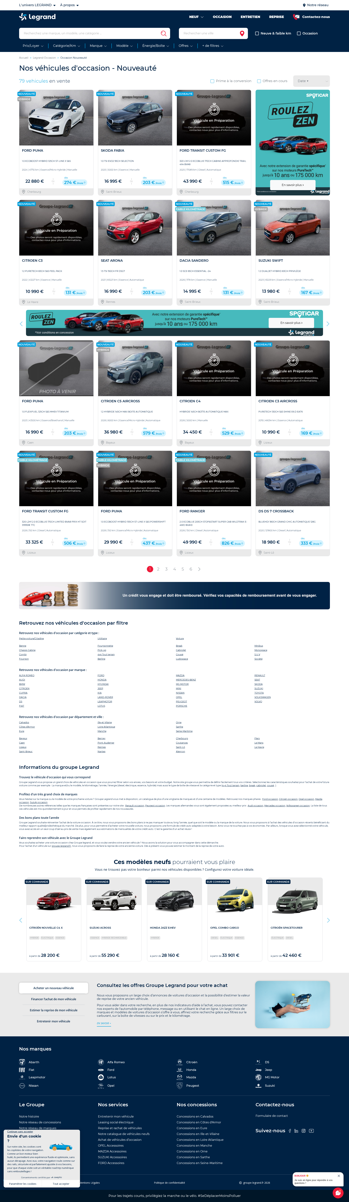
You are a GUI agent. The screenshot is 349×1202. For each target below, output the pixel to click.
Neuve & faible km (276, 33)
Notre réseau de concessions (40, 1122)
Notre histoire (29, 1116)
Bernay (101, 738)
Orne (178, 722)
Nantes (101, 751)
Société (258, 658)
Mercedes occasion (274, 805)
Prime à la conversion (233, 81)
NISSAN (180, 692)
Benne (22, 645)
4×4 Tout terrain (230, 785)
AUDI (22, 679)
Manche (102, 731)
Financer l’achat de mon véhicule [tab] (53, 999)
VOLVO (258, 701)
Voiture (180, 638)
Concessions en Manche (194, 1145)
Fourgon (24, 658)
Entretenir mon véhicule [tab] (53, 1021)
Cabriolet (181, 650)
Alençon (180, 751)
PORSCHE (181, 706)
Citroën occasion (288, 799)
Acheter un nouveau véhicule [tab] (53, 988)
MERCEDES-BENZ (186, 679)
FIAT (21, 706)
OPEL (179, 697)
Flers (257, 738)
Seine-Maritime (184, 731)
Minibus (258, 645)
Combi (23, 654)
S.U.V (257, 654)
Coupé (179, 654)
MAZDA (180, 675)
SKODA (258, 684)
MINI (178, 688)
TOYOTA (259, 692)
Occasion (310, 33)
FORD (101, 675)
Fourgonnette (105, 645)
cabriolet (261, 785)
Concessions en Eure (192, 1128)
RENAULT (259, 675)
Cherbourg (182, 738)
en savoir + (104, 1023)
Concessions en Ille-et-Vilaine (198, 1134)
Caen (22, 742)
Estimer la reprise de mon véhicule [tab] (53, 1010)
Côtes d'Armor (27, 726)
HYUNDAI (103, 684)
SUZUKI (258, 688)
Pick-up (102, 650)
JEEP (100, 688)
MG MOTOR (182, 684)
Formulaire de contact (272, 1116)
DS (20, 701)
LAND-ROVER (105, 697)
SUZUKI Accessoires (112, 1157)
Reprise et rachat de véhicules (120, 1128)
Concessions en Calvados (195, 1116)
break (252, 785)
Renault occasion (134, 805)
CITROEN (24, 688)
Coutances (182, 742)
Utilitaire (102, 638)
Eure (21, 731)
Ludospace (182, 658)
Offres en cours (275, 81)
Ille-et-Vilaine (105, 722)
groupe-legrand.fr (61, 846)
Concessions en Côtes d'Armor (199, 1122)
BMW (22, 684)
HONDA (102, 679)
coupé (270, 785)
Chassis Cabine (27, 650)
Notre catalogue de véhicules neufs (124, 1134)
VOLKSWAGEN (262, 697)
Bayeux (23, 738)
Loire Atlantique (106, 726)
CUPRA (23, 692)
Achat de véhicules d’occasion (120, 1140)
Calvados (24, 722)
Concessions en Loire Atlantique (200, 1140)
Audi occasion (255, 805)
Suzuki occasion (38, 802)
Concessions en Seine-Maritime (200, 1163)
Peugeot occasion (155, 805)
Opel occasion (306, 799)
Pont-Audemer (106, 742)
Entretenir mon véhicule (116, 1116)
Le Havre (259, 747)
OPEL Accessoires (111, 1145)
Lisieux (22, 747)
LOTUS (101, 706)
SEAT (257, 679)
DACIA (23, 697)
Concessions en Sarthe (193, 1157)
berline (244, 785)
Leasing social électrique (116, 1122)
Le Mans (258, 742)
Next (326, 142)
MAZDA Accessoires (112, 1151)
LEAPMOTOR (105, 701)
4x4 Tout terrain (106, 654)
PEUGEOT (181, 701)
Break (179, 645)
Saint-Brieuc (26, 751)
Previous (259, 142)
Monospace (260, 650)
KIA (100, 692)
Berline (101, 658)
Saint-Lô (180, 747)
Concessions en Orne (192, 1151)
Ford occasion (270, 799)
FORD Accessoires (111, 1163)
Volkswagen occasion (298, 805)
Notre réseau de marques (37, 1128)
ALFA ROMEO (26, 675)
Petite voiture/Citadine (31, 638)
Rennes (102, 747)
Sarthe (179, 726)
